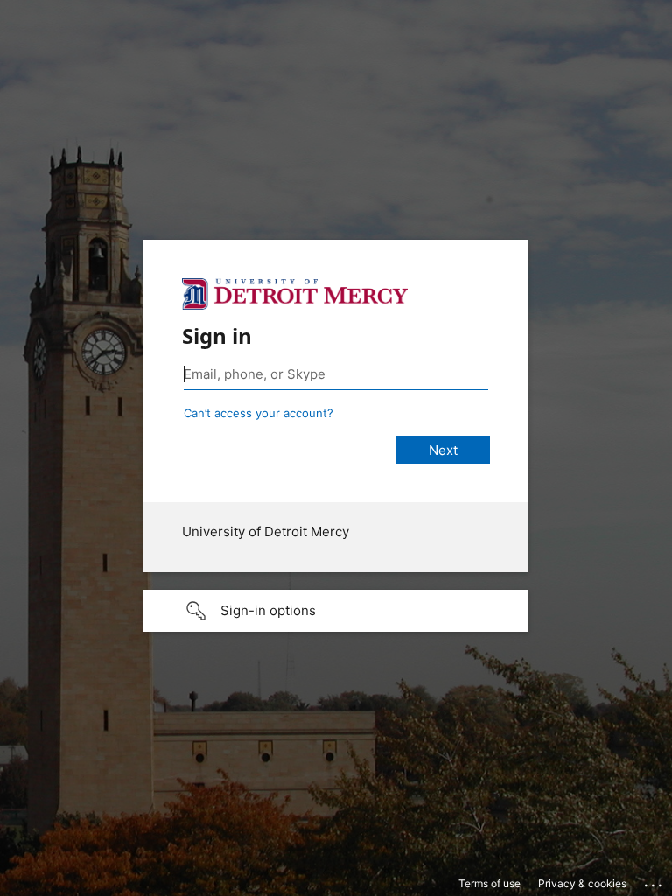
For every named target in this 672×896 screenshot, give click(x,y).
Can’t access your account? (258, 413)
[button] (336, 611)
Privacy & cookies (582, 883)
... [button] (654, 881)
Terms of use (489, 883)
